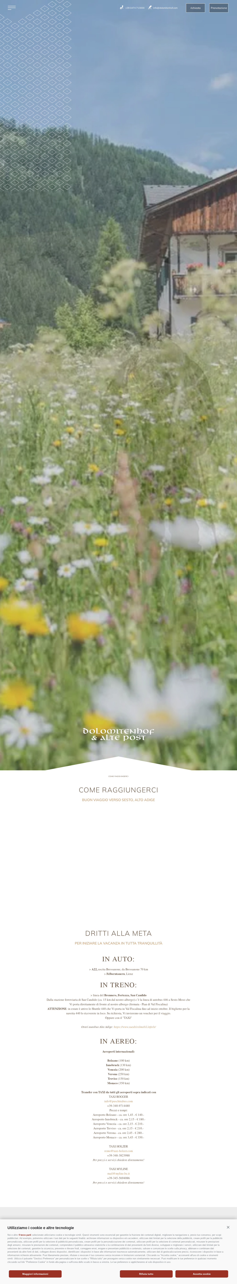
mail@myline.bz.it (118, 1173)
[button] (228, 1227)
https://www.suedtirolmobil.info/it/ (135, 1027)
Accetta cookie (202, 1274)
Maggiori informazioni (35, 1274)
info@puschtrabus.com (118, 1101)
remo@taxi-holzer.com (118, 1151)
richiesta (196, 8)
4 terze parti (25, 1235)
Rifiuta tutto (146, 1274)
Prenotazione (219, 8)
